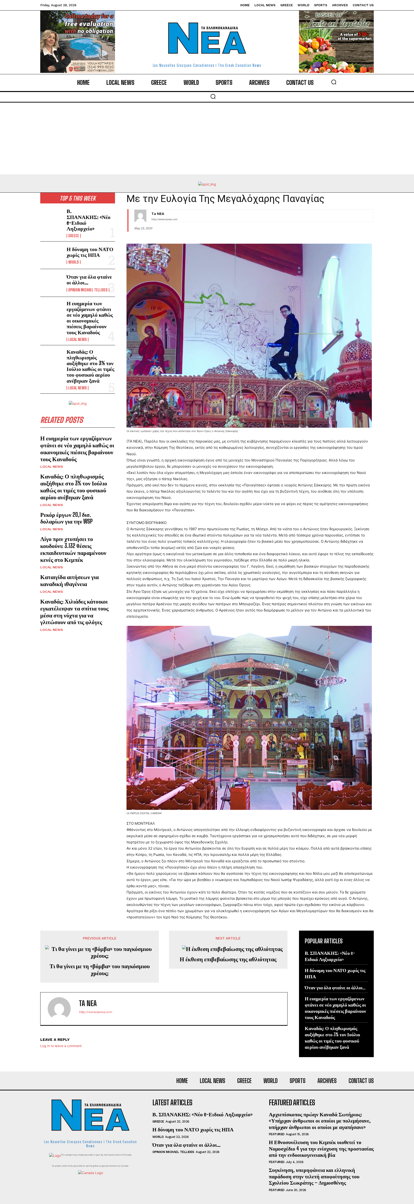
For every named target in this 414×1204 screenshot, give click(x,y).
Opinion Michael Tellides (88, 290)
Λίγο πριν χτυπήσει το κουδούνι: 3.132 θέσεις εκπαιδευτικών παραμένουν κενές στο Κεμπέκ (73, 549)
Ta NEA (157, 213)
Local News (77, 339)
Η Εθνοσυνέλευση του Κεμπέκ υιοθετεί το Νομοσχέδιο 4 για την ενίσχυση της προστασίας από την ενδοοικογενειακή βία (321, 1148)
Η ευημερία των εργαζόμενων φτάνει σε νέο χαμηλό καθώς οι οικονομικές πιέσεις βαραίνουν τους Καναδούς (90, 317)
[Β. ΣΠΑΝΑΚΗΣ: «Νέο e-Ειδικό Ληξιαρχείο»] (51, 218)
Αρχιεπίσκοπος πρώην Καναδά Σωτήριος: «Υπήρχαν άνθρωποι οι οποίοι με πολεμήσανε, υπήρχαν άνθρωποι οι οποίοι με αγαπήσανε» (320, 1120)
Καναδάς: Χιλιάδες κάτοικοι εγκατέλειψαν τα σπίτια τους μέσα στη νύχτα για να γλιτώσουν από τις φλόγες (74, 611)
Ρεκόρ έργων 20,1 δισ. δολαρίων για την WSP (66, 518)
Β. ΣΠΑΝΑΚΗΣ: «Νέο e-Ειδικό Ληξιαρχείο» (88, 220)
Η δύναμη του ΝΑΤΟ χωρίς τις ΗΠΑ (90, 252)
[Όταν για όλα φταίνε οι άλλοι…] (51, 283)
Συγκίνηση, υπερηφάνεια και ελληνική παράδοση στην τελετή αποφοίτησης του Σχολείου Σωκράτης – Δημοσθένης (314, 1176)
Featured (276, 1134)
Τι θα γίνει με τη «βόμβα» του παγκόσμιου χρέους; (100, 969)
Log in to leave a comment (61, 1046)
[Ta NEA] (140, 215)
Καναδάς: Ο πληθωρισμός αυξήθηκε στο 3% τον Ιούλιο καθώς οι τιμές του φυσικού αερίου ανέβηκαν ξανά (90, 366)
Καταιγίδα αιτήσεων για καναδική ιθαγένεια (69, 580)
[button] (333, 82)
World (73, 262)
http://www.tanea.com (164, 219)
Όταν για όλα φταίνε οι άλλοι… (89, 279)
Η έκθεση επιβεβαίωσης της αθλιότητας (228, 959)
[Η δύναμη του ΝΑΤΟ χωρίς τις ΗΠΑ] (51, 255)
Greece (73, 236)
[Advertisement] (207, 138)
